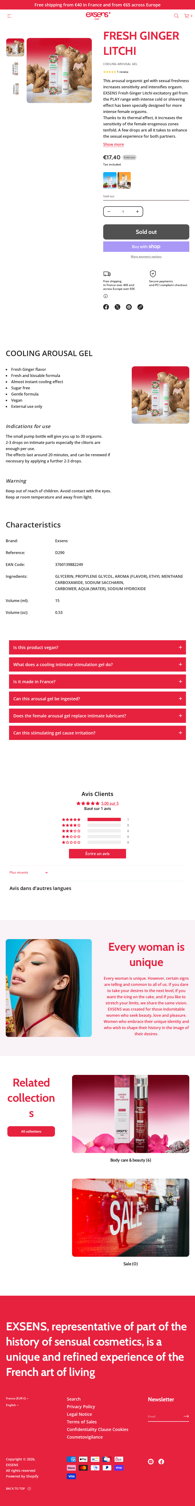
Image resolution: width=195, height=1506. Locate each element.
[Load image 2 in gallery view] (15, 68)
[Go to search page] (176, 16)
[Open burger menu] (9, 16)
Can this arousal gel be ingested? (46, 698)
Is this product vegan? (35, 647)
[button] (176, 16)
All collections (31, 1131)
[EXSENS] (98, 16)
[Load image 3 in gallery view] (15, 89)
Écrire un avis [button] (97, 853)
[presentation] (59, 70)
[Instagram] (151, 1461)
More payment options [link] (146, 257)
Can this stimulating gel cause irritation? (54, 733)
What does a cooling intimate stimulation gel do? (63, 664)
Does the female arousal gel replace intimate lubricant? (69, 716)
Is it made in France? (34, 681)
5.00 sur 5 (110, 803)
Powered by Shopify (22, 1476)
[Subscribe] (186, 1416)
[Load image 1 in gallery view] (15, 47)
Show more (113, 144)
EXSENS (12, 1465)
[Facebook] (161, 1461)
